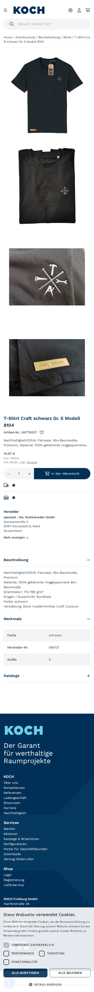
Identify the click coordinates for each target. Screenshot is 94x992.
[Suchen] (11, 24)
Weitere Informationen (18, 935)
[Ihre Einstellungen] (70, 10)
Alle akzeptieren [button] (25, 973)
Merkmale (12, 619)
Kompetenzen (14, 788)
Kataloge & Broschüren (21, 839)
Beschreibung (16, 560)
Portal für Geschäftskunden (25, 849)
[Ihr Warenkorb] (88, 10)
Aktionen (11, 834)
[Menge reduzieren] (8, 473)
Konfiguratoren (15, 844)
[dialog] (47, 949)
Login (8, 875)
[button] (47, 984)
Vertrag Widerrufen (19, 859)
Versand (31, 462)
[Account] (79, 10)
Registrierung (14, 880)
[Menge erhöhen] (29, 473)
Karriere (10, 808)
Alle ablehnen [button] (70, 973)
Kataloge (11, 675)
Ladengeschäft (15, 798)
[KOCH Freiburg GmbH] (29, 10)
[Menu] (5, 10)
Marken (9, 829)
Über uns (11, 782)
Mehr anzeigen (14, 537)
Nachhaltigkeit (15, 813)
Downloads (12, 854)
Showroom (12, 803)
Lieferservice (14, 885)
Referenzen (12, 793)
